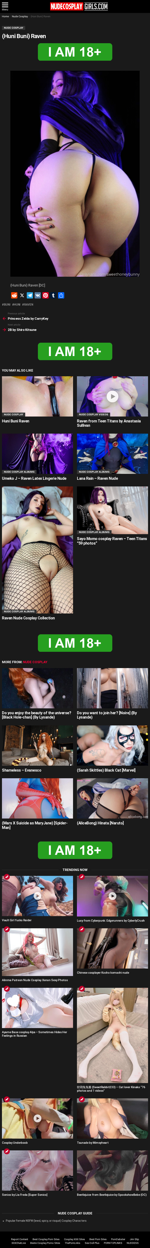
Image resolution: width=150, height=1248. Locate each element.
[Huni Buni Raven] (37, 396)
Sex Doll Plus (92, 1243)
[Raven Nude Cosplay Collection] (37, 549)
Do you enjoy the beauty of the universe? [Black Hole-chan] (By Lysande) (36, 715)
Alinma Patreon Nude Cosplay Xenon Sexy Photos (35, 980)
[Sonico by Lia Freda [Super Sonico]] (37, 1170)
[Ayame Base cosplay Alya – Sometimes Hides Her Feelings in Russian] (37, 1008)
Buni (7, 304)
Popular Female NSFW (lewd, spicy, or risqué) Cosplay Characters (46, 1220)
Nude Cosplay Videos (93, 414)
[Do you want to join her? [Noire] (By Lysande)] (112, 688)
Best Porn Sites (98, 1239)
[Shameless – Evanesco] (37, 745)
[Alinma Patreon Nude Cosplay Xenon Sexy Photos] (37, 952)
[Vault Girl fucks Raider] (37, 896)
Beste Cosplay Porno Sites (45, 1243)
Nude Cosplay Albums (19, 471)
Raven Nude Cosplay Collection (28, 618)
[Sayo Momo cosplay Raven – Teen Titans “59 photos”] (112, 510)
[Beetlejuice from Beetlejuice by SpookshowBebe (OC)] (112, 1170)
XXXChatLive (19, 1243)
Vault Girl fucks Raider (16, 920)
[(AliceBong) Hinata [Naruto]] (112, 798)
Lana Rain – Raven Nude (97, 478)
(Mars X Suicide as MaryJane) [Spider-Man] (35, 825)
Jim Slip (134, 1239)
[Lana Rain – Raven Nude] (112, 454)
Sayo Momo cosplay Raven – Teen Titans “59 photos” (112, 541)
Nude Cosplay (13, 414)
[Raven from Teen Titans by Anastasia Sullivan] (112, 396)
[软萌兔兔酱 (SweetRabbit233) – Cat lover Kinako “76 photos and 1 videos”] (112, 1035)
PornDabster (118, 1239)
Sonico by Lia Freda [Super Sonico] (24, 1195)
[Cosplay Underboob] (37, 1118)
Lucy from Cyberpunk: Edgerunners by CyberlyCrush (111, 920)
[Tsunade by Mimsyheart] (112, 1118)
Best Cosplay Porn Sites (46, 1239)
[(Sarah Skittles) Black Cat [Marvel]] (112, 745)
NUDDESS (133, 1243)
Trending (7, 877)
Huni (17, 304)
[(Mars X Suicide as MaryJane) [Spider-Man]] (37, 798)
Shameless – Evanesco (21, 770)
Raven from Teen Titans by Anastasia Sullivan (109, 423)
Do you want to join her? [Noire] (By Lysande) (107, 715)
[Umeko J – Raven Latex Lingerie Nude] (37, 454)
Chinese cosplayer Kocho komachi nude (103, 972)
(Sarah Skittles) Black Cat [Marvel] (106, 770)
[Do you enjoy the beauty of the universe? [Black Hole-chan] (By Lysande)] (37, 688)
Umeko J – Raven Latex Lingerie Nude (34, 478)
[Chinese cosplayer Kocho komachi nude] (112, 948)
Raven (28, 304)
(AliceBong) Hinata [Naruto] (100, 823)
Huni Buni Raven (15, 421)
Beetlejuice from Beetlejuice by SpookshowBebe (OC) (111, 1195)
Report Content (19, 1239)
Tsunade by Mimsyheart (92, 1143)
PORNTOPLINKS (113, 1243)
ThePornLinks (72, 1243)
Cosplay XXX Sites (74, 1239)
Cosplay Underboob (15, 1143)
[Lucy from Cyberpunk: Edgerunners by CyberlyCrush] (112, 896)
